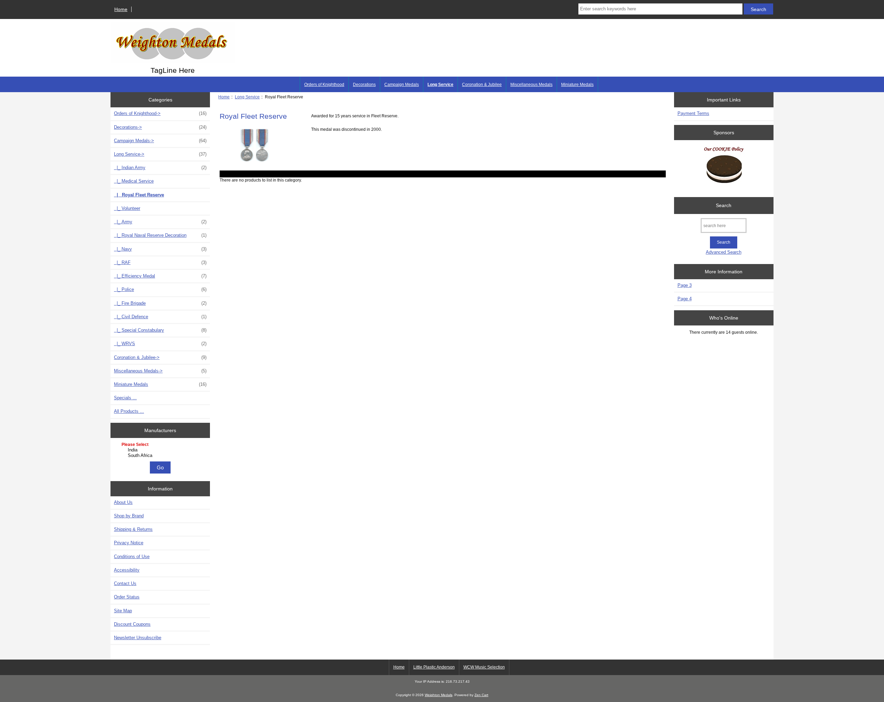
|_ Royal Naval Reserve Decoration (160, 235)
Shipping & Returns (133, 529)
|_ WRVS (160, 343)
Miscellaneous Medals (531, 84)
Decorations (364, 84)
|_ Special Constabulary (160, 330)
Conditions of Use (132, 556)
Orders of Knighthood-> (160, 113)
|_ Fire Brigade (160, 303)
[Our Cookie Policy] (723, 167)
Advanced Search (723, 252)
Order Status (127, 596)
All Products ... (129, 411)
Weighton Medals (438, 695)
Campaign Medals (401, 84)
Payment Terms (693, 113)
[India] (161, 450)
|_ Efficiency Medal (160, 276)
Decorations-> (160, 127)
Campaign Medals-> (160, 140)
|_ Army (160, 221)
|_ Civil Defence (160, 316)
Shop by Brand (129, 515)
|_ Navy (160, 249)
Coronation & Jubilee (482, 84)
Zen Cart (481, 695)
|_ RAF (160, 262)
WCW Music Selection (484, 667)
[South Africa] (161, 455)
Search (723, 205)
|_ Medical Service (134, 181)
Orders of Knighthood (324, 84)
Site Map (123, 610)
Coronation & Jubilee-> (160, 357)
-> (160, 154)
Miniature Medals (577, 84)
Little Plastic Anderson (434, 667)
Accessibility (127, 570)
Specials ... (125, 397)
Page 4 (685, 298)
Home (120, 9)
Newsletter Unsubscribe (137, 637)
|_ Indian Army (160, 167)
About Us (123, 502)
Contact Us (125, 583)
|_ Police (160, 289)
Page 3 (685, 285)
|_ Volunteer (127, 208)
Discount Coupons (132, 624)
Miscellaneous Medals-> (160, 370)
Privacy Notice (128, 542)
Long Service (247, 97)
